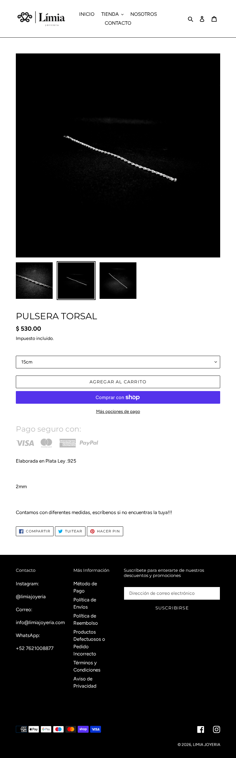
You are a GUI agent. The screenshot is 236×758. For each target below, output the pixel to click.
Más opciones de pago (118, 411)
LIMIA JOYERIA (206, 744)
